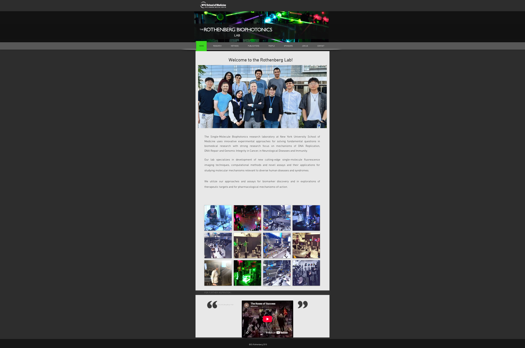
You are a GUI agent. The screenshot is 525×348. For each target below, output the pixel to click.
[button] (218, 218)
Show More (262, 288)
